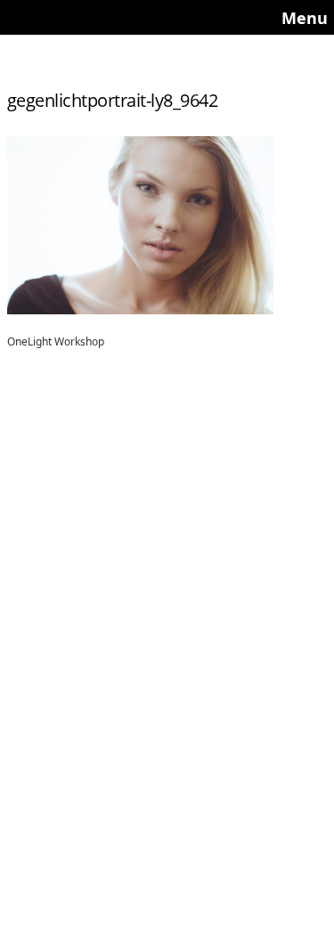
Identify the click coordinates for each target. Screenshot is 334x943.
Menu (304, 17)
